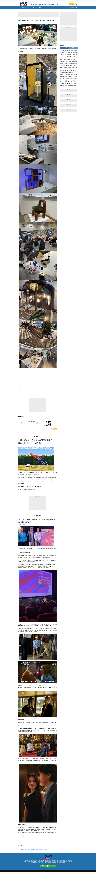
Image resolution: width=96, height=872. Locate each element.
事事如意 (69, 1)
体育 (33, 7)
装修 (24, 416)
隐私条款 (41, 870)
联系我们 (50, 870)
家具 (22, 416)
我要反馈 (54, 428)
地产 (26, 7)
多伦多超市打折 (33, 4)
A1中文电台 (74, 1)
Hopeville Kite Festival (38, 472)
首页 (20, 7)
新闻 (23, 7)
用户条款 (38, 870)
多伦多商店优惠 (51, 4)
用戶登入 (72, 4)
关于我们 (34, 870)
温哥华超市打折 (42, 4)
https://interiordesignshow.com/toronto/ (28, 385)
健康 (36, 7)
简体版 (70, 7)
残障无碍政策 (46, 870)
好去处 (40, 7)
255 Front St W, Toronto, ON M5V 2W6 (42, 379)
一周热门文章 (73, 47)
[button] (76, 7)
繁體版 (73, 7)
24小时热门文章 (64, 47)
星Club (58, 4)
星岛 (60, 1)
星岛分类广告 (64, 1)
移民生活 (29, 7)
